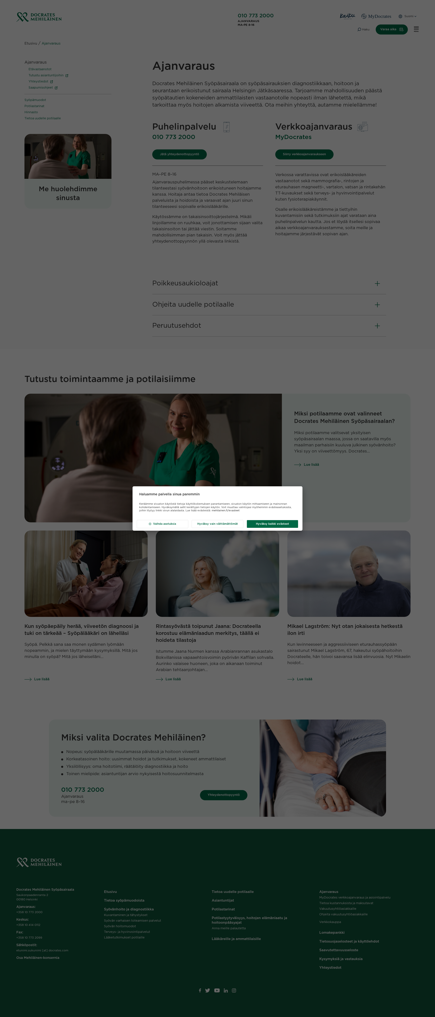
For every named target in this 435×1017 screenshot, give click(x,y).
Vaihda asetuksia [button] (164, 524)
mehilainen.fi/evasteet (226, 510)
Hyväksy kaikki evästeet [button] (272, 524)
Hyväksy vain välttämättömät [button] (217, 524)
